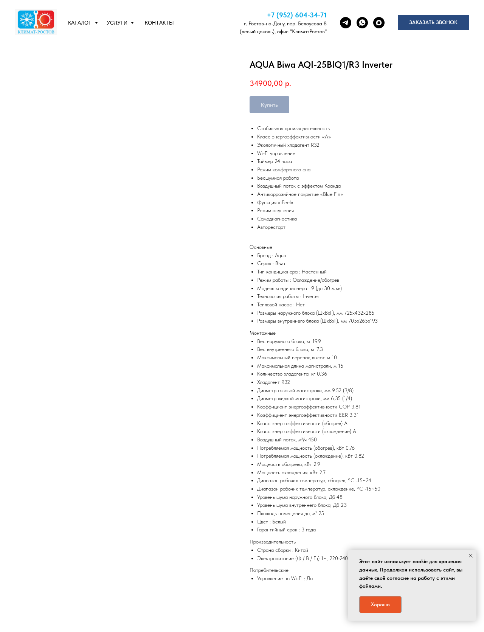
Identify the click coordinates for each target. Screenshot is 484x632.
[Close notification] (471, 555)
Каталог (80, 23)
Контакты (159, 23)
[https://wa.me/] (362, 22)
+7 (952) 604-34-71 (297, 15)
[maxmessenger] (379, 22)
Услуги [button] (118, 23)
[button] (433, 22)
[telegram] (345, 22)
